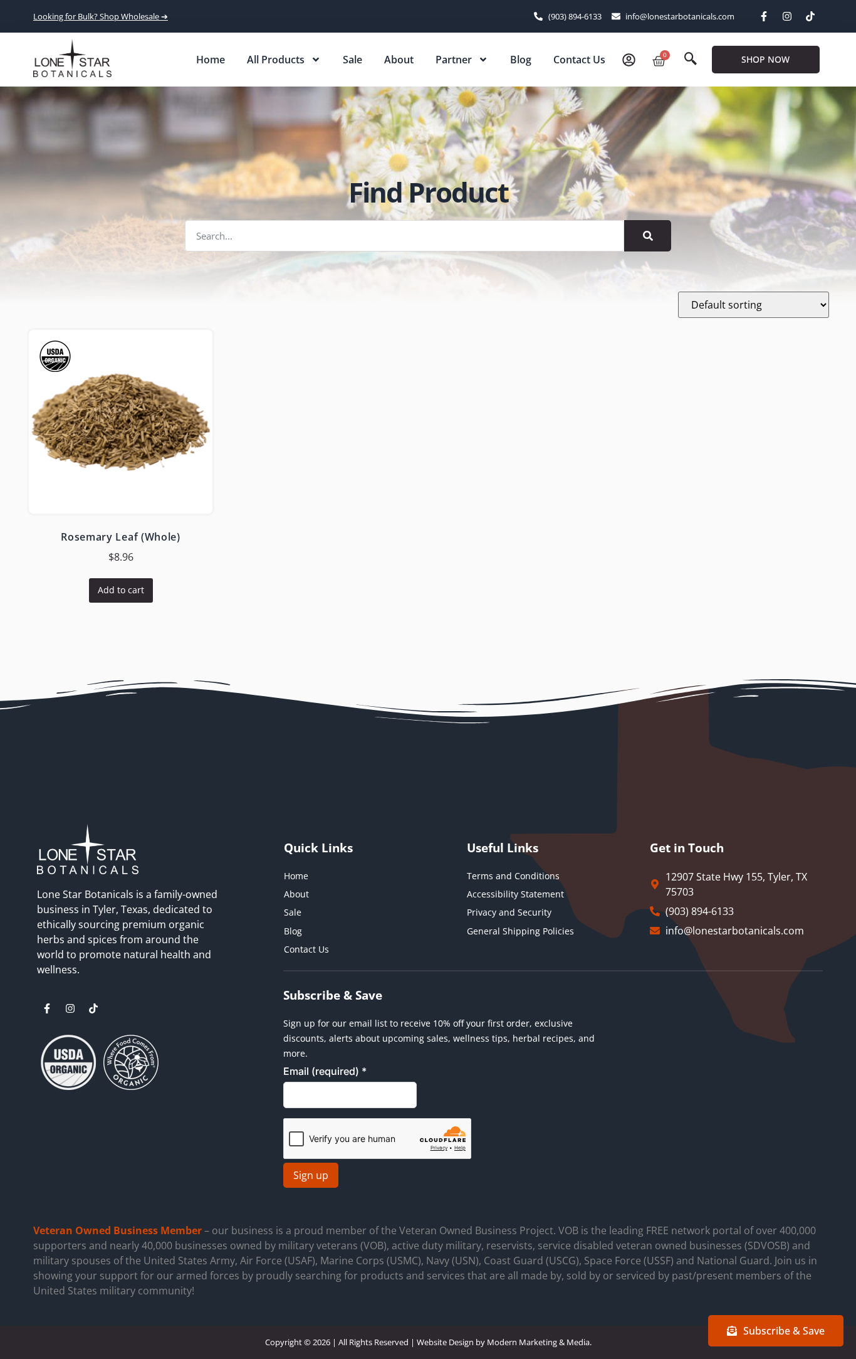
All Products (276, 59)
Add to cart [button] (121, 590)
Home (210, 59)
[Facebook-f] (764, 16)
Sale (352, 59)
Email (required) (325, 1071)
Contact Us (579, 59)
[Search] (647, 235)
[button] (690, 59)
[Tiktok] (810, 16)
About (399, 59)
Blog (520, 59)
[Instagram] (787, 16)
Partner (454, 59)
